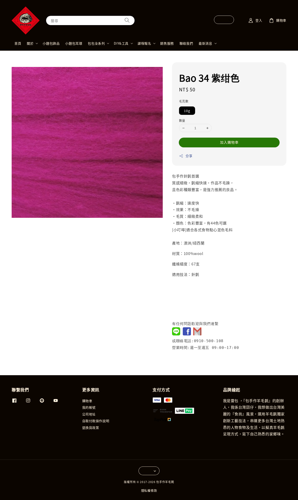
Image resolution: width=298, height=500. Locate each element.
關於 (30, 43)
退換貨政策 (90, 427)
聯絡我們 (186, 43)
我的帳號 (89, 407)
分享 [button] (189, 155)
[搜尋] (127, 20)
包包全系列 (96, 43)
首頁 (17, 43)
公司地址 (89, 414)
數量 (182, 120)
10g (187, 110)
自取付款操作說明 (95, 420)
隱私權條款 (149, 490)
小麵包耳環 (73, 43)
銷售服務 (167, 43)
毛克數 (183, 101)
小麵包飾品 (51, 43)
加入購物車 (229, 142)
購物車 (87, 401)
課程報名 (144, 43)
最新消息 (205, 43)
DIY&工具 (121, 43)
